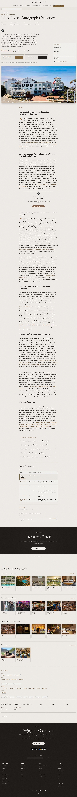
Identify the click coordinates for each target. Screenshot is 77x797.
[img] (2, 30)
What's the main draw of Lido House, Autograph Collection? (35, 457)
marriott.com (56, 55)
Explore (59, 776)
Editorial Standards (61, 783)
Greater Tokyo (4, 778)
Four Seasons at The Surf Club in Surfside (30, 325)
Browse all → (73, 573)
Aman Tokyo (23, 768)
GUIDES (40, 5)
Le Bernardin (4, 766)
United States (12, 14)
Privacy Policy (60, 785)
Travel (22, 780)
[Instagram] (38, 793)
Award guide (54, 518)
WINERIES (29, 5)
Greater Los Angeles (5, 781)
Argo (40, 771)
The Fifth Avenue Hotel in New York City (40, 386)
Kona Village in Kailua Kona (44, 424)
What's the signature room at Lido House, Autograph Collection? (36, 449)
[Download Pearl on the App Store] (34, 749)
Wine (21, 778)
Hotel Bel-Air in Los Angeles (46, 360)
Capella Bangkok (23, 765)
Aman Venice (25, 426)
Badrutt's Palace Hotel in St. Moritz (40, 426)
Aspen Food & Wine (42, 776)
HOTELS (21, 5)
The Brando (23, 771)
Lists (58, 780)
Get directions (57, 58)
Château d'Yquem (60, 765)
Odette (3, 770)
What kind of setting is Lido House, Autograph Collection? (35, 441)
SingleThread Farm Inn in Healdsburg (45, 249)
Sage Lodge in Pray (31, 424)
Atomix (3, 768)
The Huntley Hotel (23, 495)
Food (21, 776)
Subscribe (47, 757)
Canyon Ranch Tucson (25, 306)
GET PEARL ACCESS (38, 743)
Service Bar (41, 766)
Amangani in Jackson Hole (37, 364)
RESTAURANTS (15, 5)
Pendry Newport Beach (32, 142)
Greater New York (5, 776)
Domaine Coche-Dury (61, 770)
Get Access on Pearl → (38, 206)
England (3, 780)
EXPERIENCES (35, 5)
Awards (59, 781)
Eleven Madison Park (5, 771)
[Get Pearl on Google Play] (42, 749)
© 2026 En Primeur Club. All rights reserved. (38, 792)
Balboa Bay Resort (46, 142)
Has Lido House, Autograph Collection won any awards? (34, 445)
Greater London (5, 783)
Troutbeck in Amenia (42, 184)
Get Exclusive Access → (59, 5)
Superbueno (41, 768)
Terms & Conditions (61, 786)
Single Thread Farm (5, 765)
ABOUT (59, 774)
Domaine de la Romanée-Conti (63, 766)
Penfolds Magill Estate (61, 771)
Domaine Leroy (60, 768)
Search (59, 778)
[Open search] (50, 5)
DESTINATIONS (5, 774)
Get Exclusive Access (38, 548)
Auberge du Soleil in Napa (26, 249)
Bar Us (40, 770)
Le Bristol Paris (23, 770)
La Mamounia (23, 766)
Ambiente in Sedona (41, 422)
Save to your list (22, 50)
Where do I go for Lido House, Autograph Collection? (33, 453)
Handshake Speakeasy (43, 765)
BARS (25, 5)
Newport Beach (4, 14)
